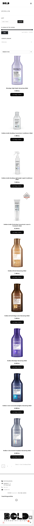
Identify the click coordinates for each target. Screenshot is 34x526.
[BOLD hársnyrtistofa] (16, 517)
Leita (20, 21)
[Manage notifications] (3, 522)
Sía (5, 32)
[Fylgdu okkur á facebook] (16, 500)
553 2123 (6, 487)
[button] (17, 94)
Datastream (14, 493)
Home (7, 14)
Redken (19, 14)
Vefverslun (13, 14)
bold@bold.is (7, 489)
